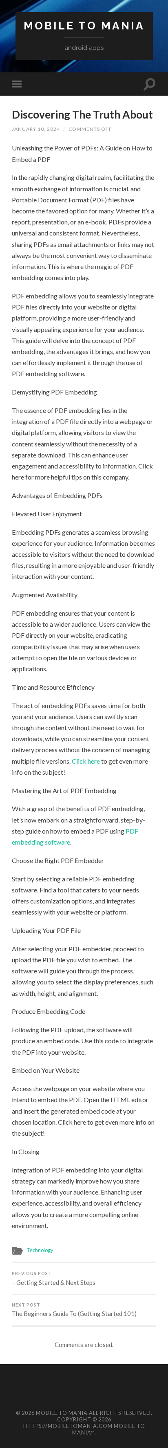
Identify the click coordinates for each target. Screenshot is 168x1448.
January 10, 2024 (36, 129)
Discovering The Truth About (82, 114)
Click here (86, 761)
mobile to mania (84, 25)
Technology (40, 1250)
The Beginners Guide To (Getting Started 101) (74, 1310)
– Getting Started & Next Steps (53, 1278)
